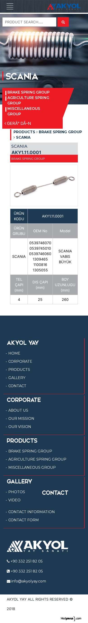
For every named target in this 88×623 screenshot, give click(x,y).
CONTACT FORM (23, 520)
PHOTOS (16, 492)
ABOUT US (18, 410)
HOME (14, 353)
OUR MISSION (21, 418)
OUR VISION (19, 427)
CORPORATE (20, 361)
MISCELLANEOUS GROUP (23, 111)
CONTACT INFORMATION (31, 512)
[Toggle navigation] (10, 6)
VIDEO (14, 500)
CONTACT (17, 386)
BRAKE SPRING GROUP (28, 92)
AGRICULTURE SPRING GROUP (28, 100)
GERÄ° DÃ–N (18, 123)
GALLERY (16, 378)
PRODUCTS (19, 369)
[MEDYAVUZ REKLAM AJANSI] (71, 618)
